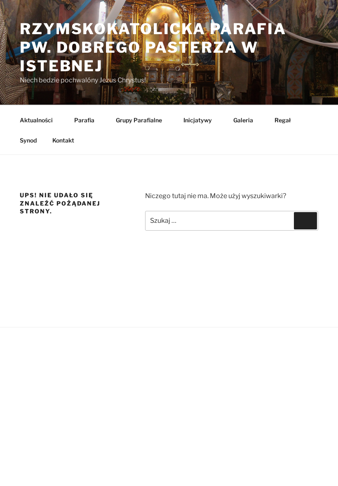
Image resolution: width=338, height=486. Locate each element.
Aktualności (36, 120)
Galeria (243, 120)
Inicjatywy (197, 120)
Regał (283, 120)
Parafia (84, 120)
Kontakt (63, 140)
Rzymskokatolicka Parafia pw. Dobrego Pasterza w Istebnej (153, 47)
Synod (28, 140)
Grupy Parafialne (139, 120)
